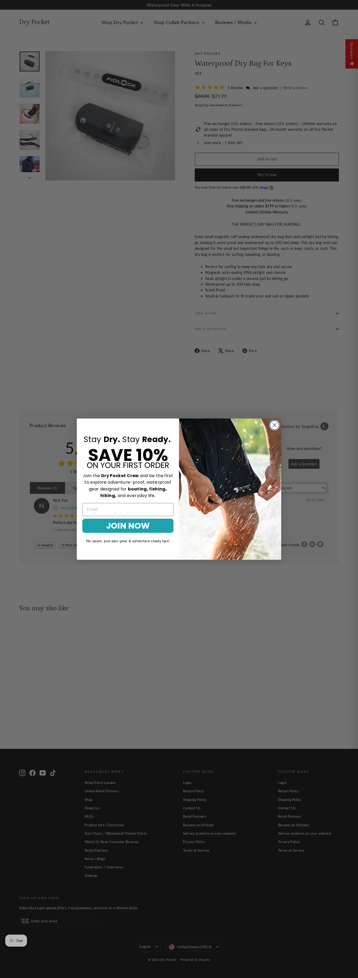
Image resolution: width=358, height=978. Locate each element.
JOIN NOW (128, 525)
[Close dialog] (274, 425)
